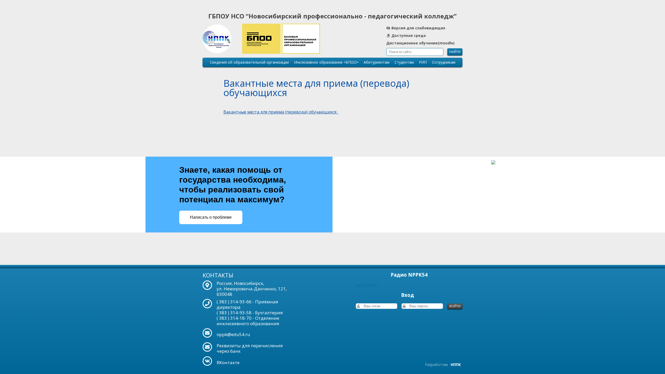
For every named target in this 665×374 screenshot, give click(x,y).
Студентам (404, 62)
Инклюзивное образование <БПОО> (326, 62)
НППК (456, 364)
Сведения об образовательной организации (249, 62)
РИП (423, 62)
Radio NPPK (367, 285)
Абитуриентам (376, 62)
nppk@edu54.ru (233, 334)
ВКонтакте (228, 362)
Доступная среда (408, 36)
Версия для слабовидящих (418, 28)
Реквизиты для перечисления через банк (250, 348)
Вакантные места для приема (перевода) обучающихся (280, 112)
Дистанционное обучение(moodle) (420, 43)
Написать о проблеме (211, 217)
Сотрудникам (443, 62)
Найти (454, 52)
